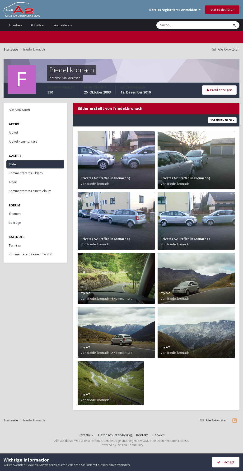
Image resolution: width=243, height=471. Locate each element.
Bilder (13, 164)
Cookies (158, 435)
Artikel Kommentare (23, 141)
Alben (13, 182)
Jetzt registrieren (222, 9)
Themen (15, 213)
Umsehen (15, 25)
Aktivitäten (38, 25)
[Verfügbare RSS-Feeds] (234, 420)
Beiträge (15, 222)
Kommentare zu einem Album (30, 191)
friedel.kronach (98, 184)
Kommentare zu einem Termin (30, 254)
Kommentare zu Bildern (26, 173)
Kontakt (142, 435)
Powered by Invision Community (121, 445)
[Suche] (234, 25)
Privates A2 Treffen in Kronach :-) (105, 178)
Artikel (13, 132)
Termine (15, 245)
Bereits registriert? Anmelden (174, 10)
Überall (218, 25)
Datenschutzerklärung (115, 435)
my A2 (85, 293)
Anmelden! (62, 25)
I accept (227, 462)
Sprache (85, 435)
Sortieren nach (221, 120)
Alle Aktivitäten (19, 109)
